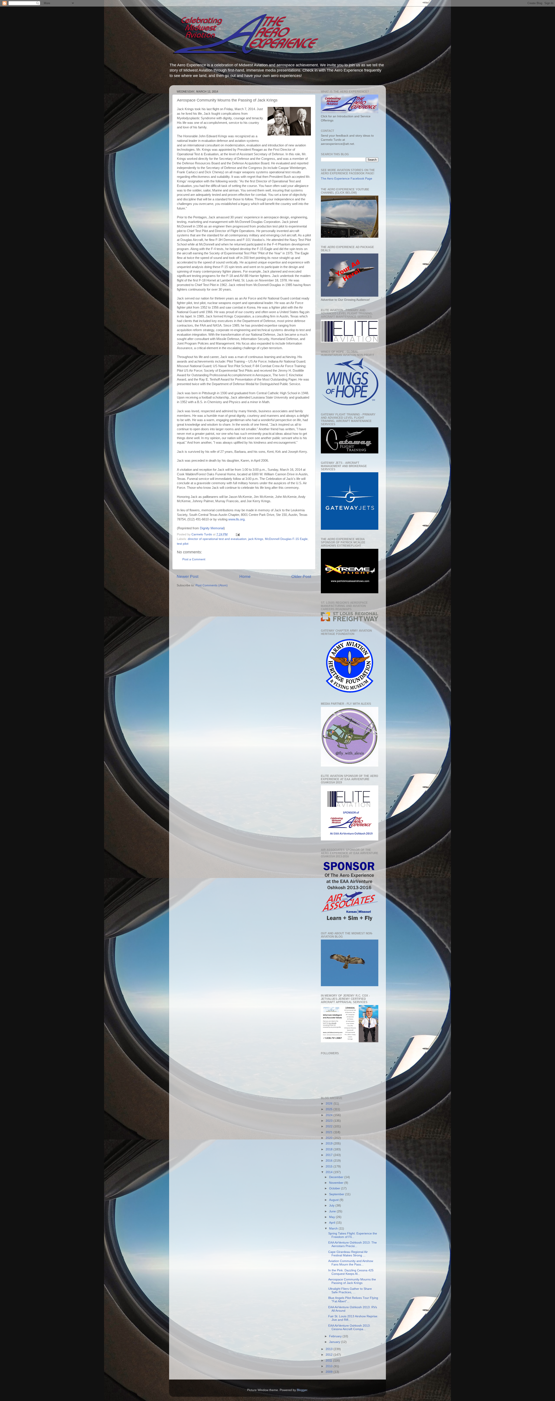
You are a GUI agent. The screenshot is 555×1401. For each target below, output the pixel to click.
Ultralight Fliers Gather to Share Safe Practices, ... (350, 1290)
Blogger (302, 1390)
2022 (329, 1126)
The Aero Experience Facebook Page (346, 178)
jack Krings (255, 539)
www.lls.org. (236, 519)
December (336, 1177)
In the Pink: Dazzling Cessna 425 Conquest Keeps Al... (351, 1272)
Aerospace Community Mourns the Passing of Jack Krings (352, 1281)
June (333, 1211)
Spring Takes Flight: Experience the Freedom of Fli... (352, 1235)
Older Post (301, 576)
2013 (329, 1349)
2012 (329, 1354)
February (336, 1336)
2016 (329, 1160)
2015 (329, 1166)
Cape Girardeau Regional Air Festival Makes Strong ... (348, 1253)
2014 (329, 1172)
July (332, 1205)
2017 (329, 1155)
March (334, 1228)
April (332, 1222)
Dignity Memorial (212, 528)
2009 (329, 1371)
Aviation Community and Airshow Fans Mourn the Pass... (350, 1262)
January (335, 1342)
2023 (329, 1120)
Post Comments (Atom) (212, 585)
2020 (329, 1137)
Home (245, 576)
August (334, 1200)
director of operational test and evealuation (217, 539)
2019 (329, 1143)
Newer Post (187, 576)
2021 (329, 1132)
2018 (329, 1149)
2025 (329, 1109)
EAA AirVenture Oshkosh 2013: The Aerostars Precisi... (352, 1244)
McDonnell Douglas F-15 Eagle (286, 539)
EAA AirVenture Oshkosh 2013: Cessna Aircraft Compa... (349, 1327)
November (336, 1182)
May (332, 1217)
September (337, 1194)
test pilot (182, 543)
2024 (329, 1115)
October (335, 1188)
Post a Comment (193, 559)
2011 (329, 1360)
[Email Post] (237, 534)
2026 (329, 1103)
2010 (329, 1366)
